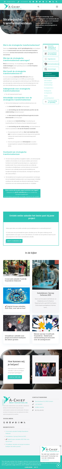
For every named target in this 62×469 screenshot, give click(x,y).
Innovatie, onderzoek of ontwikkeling (52, 47)
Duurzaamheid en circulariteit (52, 53)
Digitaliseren (51, 59)
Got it (36, 467)
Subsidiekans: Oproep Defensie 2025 (16, 436)
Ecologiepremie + (49, 88)
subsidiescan (45, 459)
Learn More (28, 467)
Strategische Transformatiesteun (49, 74)
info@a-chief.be (39, 407)
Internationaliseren (53, 64)
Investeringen (52, 69)
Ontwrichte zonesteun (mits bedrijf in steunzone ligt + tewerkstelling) (50, 82)
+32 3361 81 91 (38, 404)
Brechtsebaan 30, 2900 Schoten (44, 401)
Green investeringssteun (49, 97)
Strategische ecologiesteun (48, 92)
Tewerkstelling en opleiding (52, 101)
